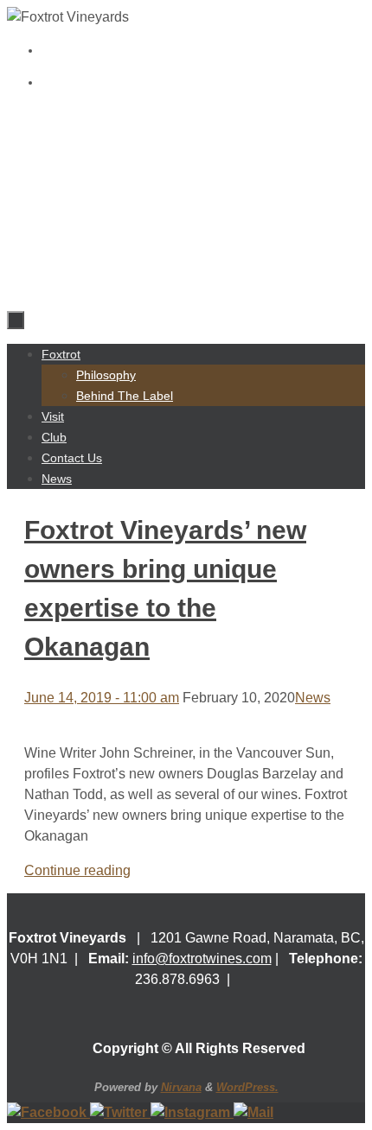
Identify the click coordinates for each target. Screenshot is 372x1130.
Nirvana (181, 1087)
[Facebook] (48, 1112)
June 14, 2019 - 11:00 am (101, 697)
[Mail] (253, 1112)
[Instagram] (192, 1112)
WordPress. (247, 1087)
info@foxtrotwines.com (202, 958)
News (312, 697)
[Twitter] (120, 1112)
